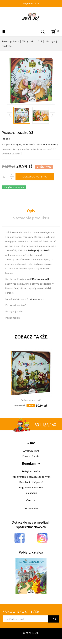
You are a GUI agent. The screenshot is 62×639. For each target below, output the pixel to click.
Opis (31, 210)
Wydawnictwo (31, 450)
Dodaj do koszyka (35, 176)
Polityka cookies (31, 471)
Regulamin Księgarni (31, 482)
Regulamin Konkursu (31, 487)
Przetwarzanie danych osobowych (31, 476)
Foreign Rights (31, 456)
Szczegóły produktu (31, 218)
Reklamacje (31, 492)
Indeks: (6, 138)
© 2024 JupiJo (31, 633)
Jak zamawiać (31, 508)
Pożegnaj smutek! (31, 400)
